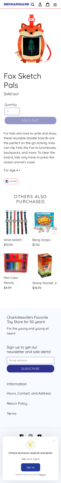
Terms (11, 413)
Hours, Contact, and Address (29, 393)
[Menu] (55, 4)
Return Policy (17, 403)
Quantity (11, 105)
